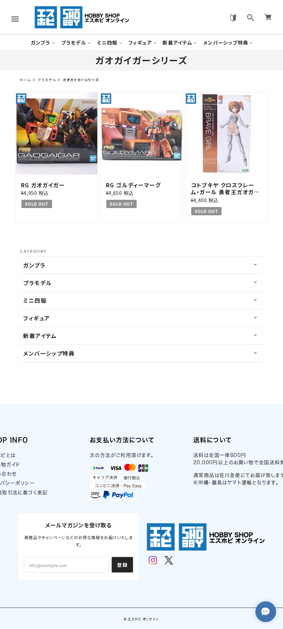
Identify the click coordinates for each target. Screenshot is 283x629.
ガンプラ (40, 43)
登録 (122, 564)
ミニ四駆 (107, 43)
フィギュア (140, 43)
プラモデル (73, 43)
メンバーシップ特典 (225, 43)
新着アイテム (177, 43)
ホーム (25, 79)
